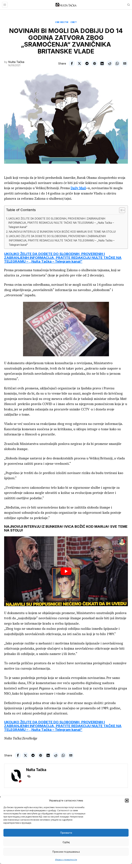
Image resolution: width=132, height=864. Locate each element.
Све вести (61, 22)
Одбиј (66, 842)
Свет (73, 22)
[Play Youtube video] (66, 571)
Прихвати (66, 832)
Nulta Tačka (16, 62)
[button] (127, 800)
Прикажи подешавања (66, 851)
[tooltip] (72, 63)
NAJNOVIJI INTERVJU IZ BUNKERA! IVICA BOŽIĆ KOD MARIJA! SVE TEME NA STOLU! (62, 231)
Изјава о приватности (66, 859)
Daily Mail (78, 188)
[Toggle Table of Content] (120, 210)
